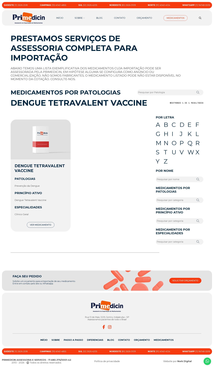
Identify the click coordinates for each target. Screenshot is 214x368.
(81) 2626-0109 (122, 5)
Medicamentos (175, 18)
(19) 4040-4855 (53, 5)
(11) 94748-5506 (196, 5)
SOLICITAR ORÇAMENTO (185, 280)
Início (59, 18)
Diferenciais (95, 340)
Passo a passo (73, 340)
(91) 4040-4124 (159, 5)
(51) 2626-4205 (87, 5)
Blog (99, 18)
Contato (119, 18)
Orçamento (144, 18)
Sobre (56, 340)
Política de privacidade (107, 361)
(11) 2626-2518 (16, 5)
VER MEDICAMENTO (40, 225)
